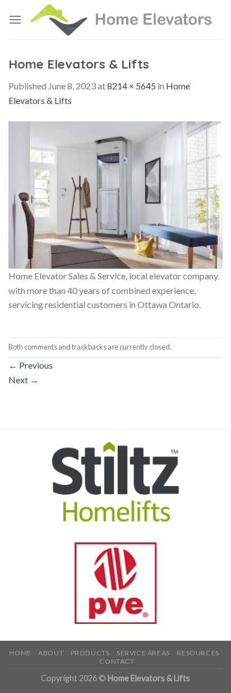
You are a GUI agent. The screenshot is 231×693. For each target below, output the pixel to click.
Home (20, 653)
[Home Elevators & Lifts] (115, 193)
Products (90, 653)
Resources (198, 653)
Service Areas (143, 653)
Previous (30, 365)
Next (23, 379)
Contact (116, 661)
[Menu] (15, 19)
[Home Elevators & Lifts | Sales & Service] (122, 19)
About (50, 653)
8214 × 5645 (131, 85)
